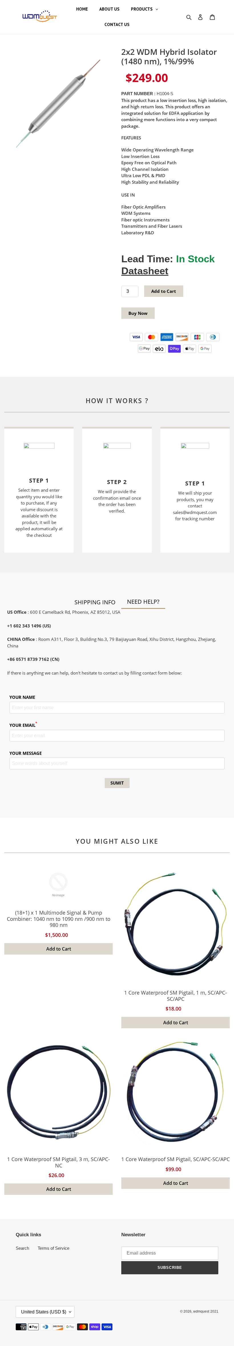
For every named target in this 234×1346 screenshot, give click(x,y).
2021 (214, 1311)
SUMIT (117, 783)
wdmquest (201, 1311)
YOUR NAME (22, 697)
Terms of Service (53, 1248)
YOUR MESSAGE (25, 753)
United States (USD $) (43, 1311)
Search (22, 1248)
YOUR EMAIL (23, 725)
